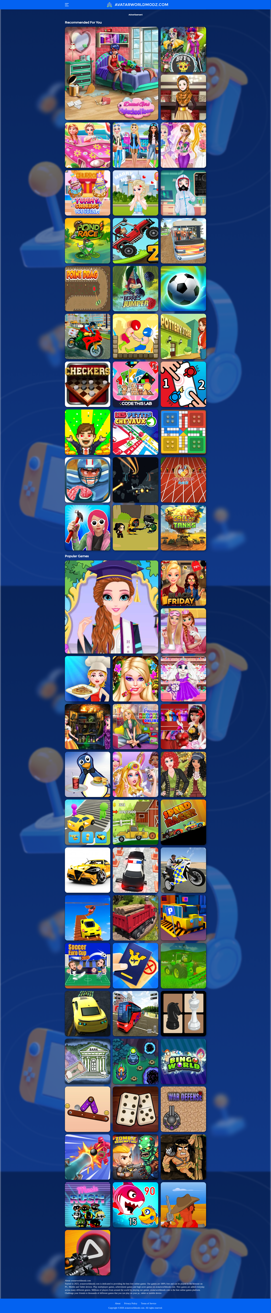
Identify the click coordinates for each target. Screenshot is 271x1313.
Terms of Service (148, 1303)
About (117, 1303)
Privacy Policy (130, 1303)
